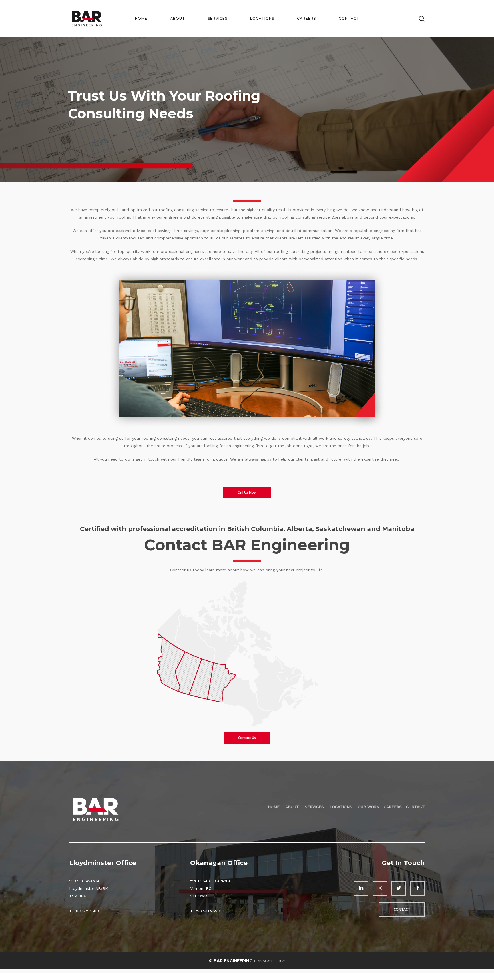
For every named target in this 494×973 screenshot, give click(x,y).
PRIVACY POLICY (269, 960)
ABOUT (292, 806)
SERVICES (315, 806)
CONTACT (415, 806)
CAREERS (393, 806)
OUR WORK (368, 806)
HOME (274, 806)
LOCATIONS (341, 806)
